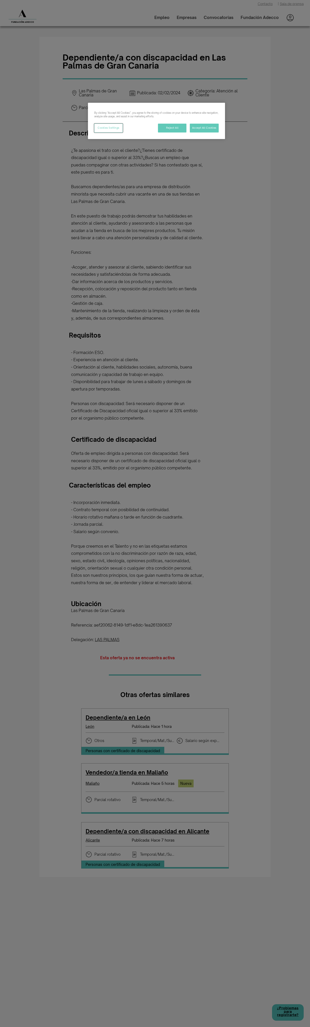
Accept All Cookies (204, 127)
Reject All (172, 127)
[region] (156, 121)
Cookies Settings (108, 127)
